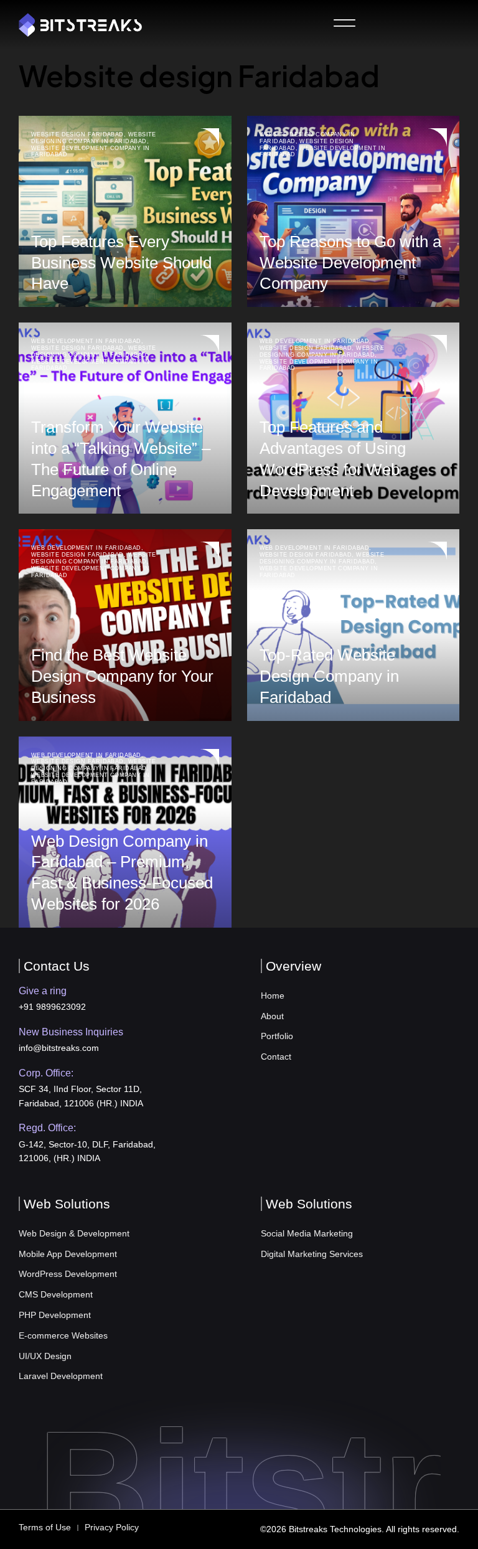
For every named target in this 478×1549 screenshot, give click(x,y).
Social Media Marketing (307, 1233)
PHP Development (55, 1315)
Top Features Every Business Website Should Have (121, 262)
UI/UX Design (45, 1356)
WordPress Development (68, 1274)
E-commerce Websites (63, 1335)
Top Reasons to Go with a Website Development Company (350, 262)
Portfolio (277, 1036)
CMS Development (56, 1294)
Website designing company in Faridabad (93, 137)
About (272, 1016)
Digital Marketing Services (312, 1254)
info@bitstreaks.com (59, 1048)
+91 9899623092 (52, 1007)
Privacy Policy (112, 1527)
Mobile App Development (68, 1254)
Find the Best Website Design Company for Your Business (122, 676)
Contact (276, 1057)
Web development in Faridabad (86, 341)
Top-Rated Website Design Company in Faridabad (329, 676)
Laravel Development (61, 1376)
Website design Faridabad (77, 134)
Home (272, 995)
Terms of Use (45, 1527)
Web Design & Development (74, 1233)
